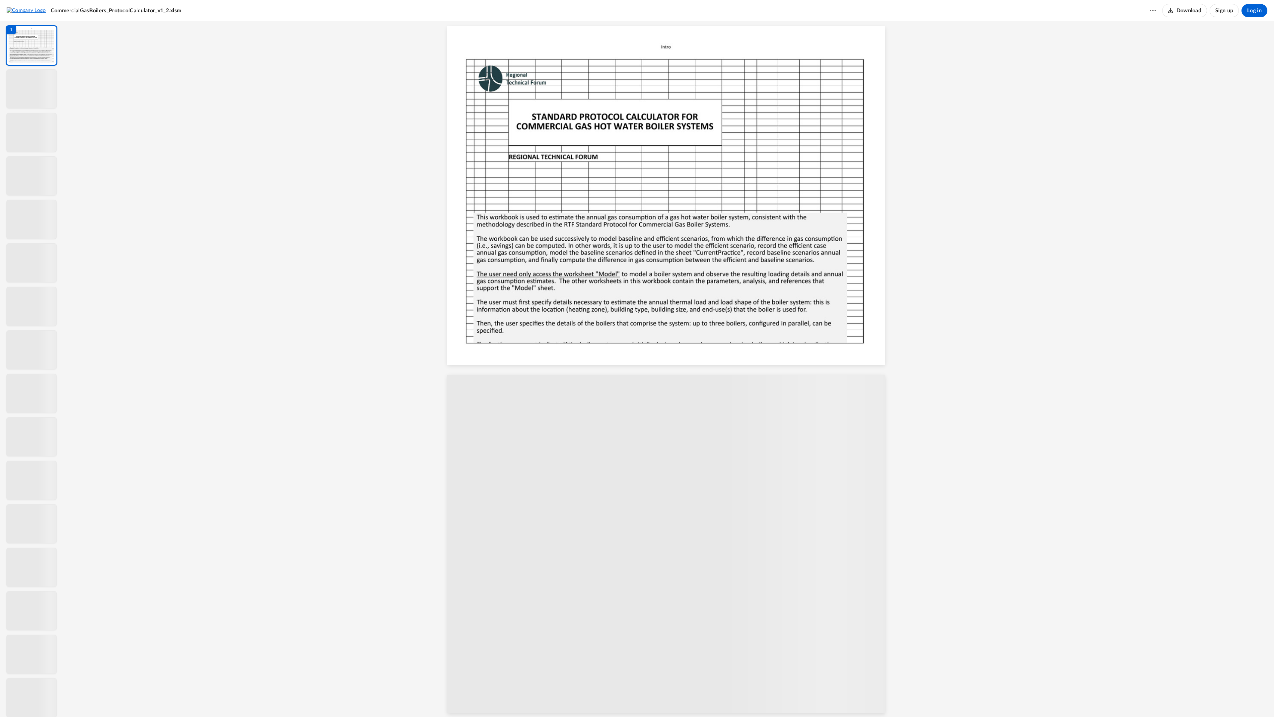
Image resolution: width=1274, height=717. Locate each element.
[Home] (26, 10)
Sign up (1224, 10)
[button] (31, 45)
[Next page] (663, 701)
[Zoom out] (676, 701)
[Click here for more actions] (1153, 10)
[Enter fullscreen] (725, 700)
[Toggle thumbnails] (612, 700)
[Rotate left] (712, 700)
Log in (1254, 10)
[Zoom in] (699, 701)
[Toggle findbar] (624, 700)
